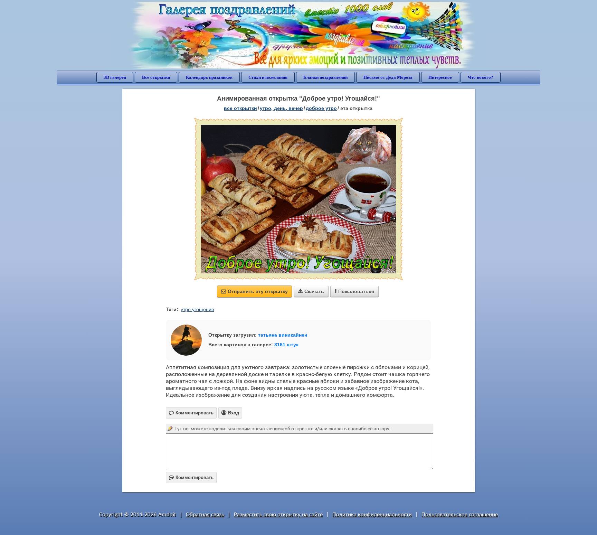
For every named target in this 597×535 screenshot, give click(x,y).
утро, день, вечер (281, 108)
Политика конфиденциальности (372, 515)
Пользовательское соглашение (459, 515)
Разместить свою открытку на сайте (278, 515)
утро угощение (197, 309)
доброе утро (321, 108)
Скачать (311, 291)
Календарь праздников (209, 77)
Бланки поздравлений (325, 77)
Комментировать (191, 477)
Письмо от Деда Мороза (388, 77)
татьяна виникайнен (282, 335)
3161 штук (286, 344)
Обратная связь (205, 515)
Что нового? (480, 77)
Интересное (440, 77)
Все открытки (156, 77)
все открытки (240, 108)
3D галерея (115, 77)
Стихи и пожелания (267, 77)
